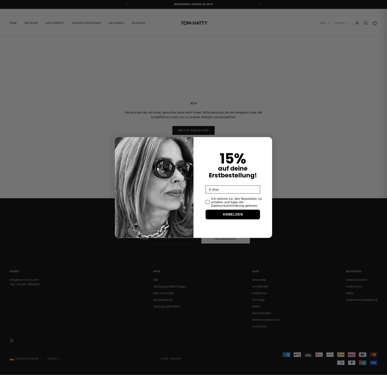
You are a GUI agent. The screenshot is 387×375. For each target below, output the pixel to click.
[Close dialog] (268, 141)
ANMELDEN (233, 214)
